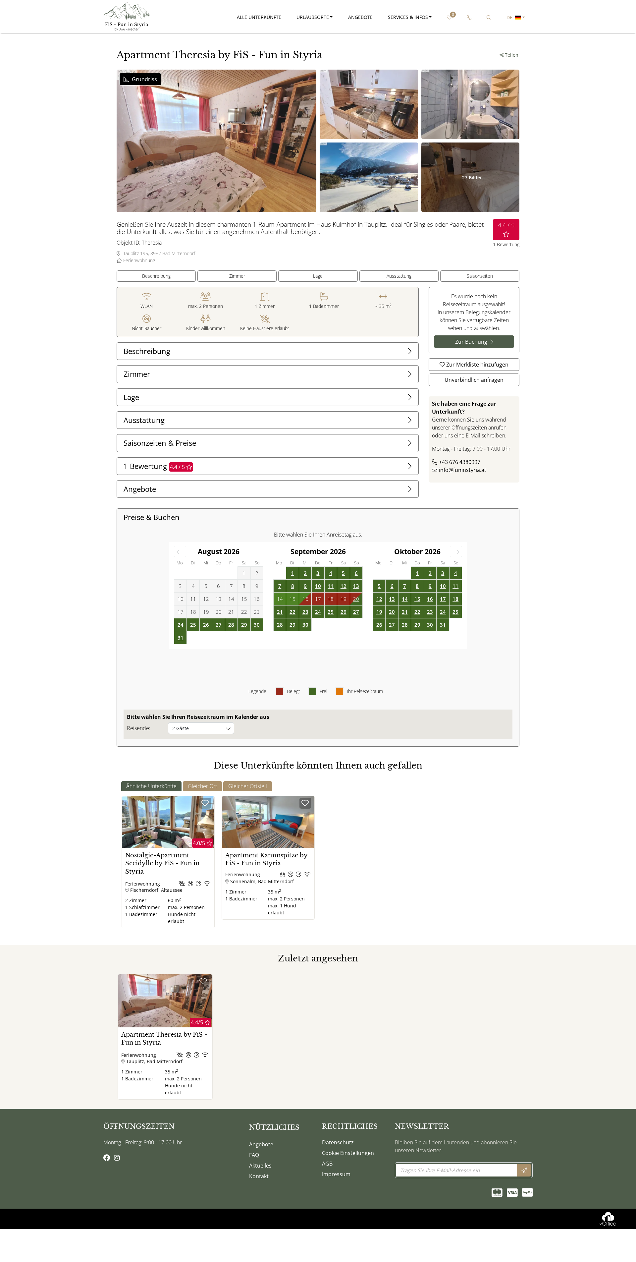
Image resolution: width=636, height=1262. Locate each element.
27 (219, 624)
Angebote (360, 17)
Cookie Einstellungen (348, 1153)
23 (305, 611)
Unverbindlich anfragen (474, 379)
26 (206, 624)
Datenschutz (338, 1142)
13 (356, 586)
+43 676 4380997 (459, 462)
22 (292, 611)
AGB (327, 1163)
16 (430, 599)
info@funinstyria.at (462, 470)
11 (331, 586)
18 (455, 599)
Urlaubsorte (312, 17)
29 (244, 624)
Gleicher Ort (202, 786)
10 (318, 586)
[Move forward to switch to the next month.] (456, 551)
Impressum (336, 1174)
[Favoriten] (205, 803)
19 (379, 611)
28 (231, 624)
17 (443, 599)
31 (181, 637)
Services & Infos (408, 17)
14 (405, 599)
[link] (469, 17)
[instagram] (117, 1158)
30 (257, 624)
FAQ (254, 1155)
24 (181, 624)
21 (280, 611)
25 (193, 624)
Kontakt (259, 1176)
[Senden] (524, 1170)
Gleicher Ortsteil (247, 786)
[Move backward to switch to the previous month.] (180, 551)
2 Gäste (180, 728)
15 (417, 599)
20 (356, 599)
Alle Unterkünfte (259, 17)
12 (343, 586)
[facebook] (106, 1158)
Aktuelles (260, 1165)
